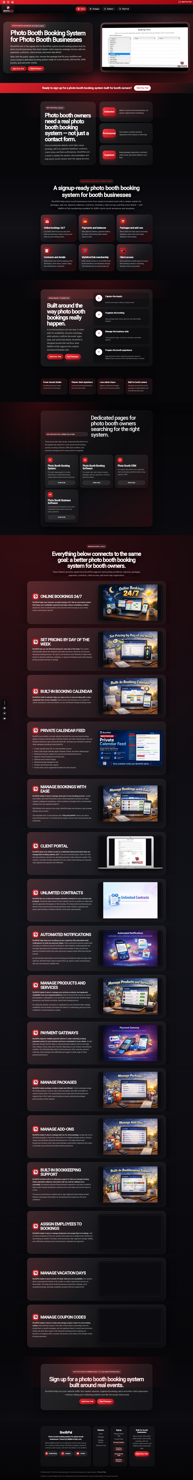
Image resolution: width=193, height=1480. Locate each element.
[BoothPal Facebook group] (4, 2)
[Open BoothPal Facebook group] (4, 708)
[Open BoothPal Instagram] (4, 713)
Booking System (100, 1441)
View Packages (36, 69)
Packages (101, 1437)
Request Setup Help (119, 1435)
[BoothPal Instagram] (8, 2)
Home (101, 1434)
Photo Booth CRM (119, 1454)
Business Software (119, 1460)
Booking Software (119, 1448)
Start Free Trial (18, 69)
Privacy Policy (118, 1439)
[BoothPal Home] (8, 8)
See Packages (72, 357)
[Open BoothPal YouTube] (4, 718)
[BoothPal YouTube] (12, 2)
